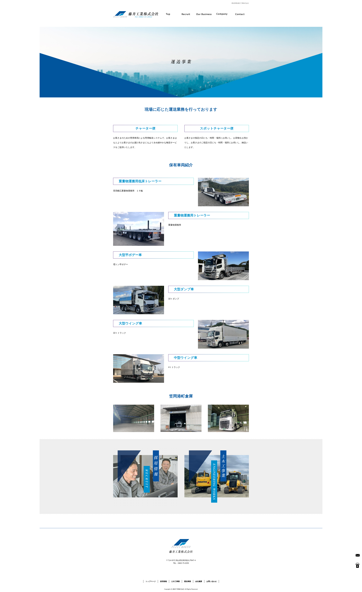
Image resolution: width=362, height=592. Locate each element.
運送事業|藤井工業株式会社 (240, 3)
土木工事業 (175, 581)
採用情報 (186, 14)
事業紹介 (204, 14)
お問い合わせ (240, 14)
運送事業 (187, 581)
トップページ (168, 14)
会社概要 (222, 14)
